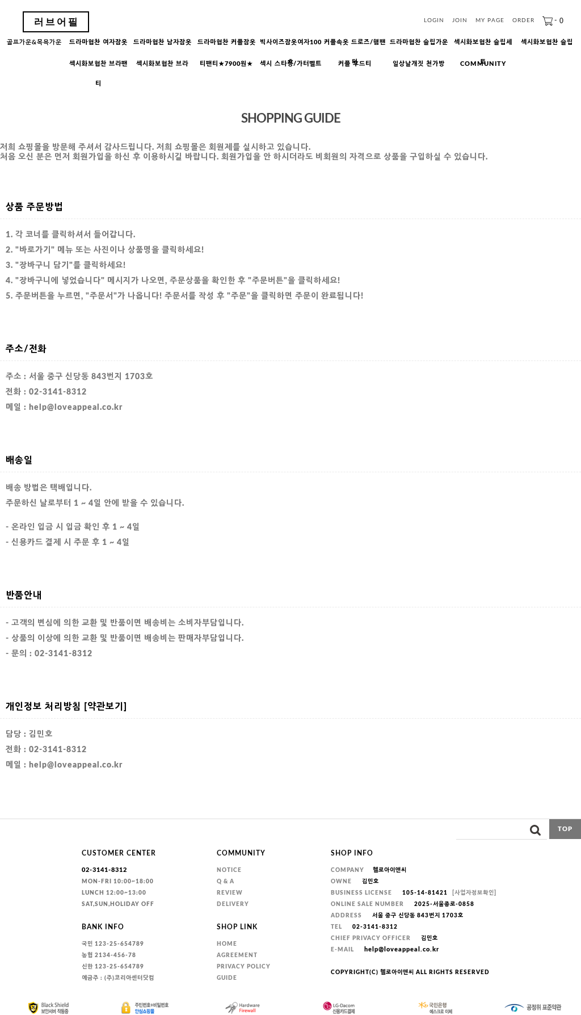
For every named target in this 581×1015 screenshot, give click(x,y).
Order (523, 21)
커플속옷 (355, 45)
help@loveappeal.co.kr (401, 949)
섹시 (291, 64)
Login (434, 21)
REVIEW (230, 893)
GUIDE (227, 978)
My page (489, 21)
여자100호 (291, 45)
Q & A (225, 881)
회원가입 (88, 157)
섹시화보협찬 (483, 45)
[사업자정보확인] (474, 893)
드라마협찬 (98, 42)
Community (483, 64)
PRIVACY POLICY (244, 967)
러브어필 (56, 21)
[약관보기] (105, 706)
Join (460, 21)
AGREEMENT (237, 955)
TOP (565, 829)
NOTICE (229, 870)
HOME (227, 944)
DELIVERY (233, 904)
